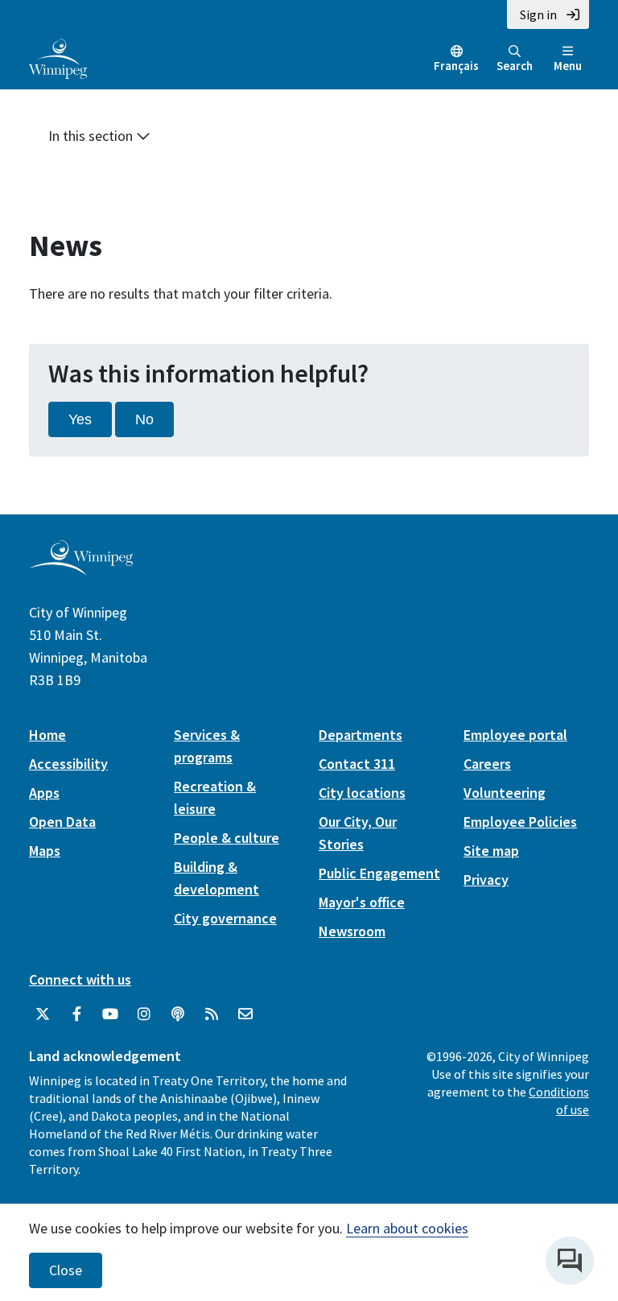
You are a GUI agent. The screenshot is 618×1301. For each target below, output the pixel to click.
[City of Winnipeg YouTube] (110, 1014)
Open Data (62, 821)
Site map (491, 850)
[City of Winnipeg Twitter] (42, 1014)
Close (65, 1270)
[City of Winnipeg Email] (245, 1014)
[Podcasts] (178, 1014)
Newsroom (352, 931)
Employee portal (515, 734)
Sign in (538, 14)
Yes (80, 419)
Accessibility (68, 763)
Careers (487, 763)
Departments (360, 734)
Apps (44, 792)
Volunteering (505, 792)
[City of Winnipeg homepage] (81, 569)
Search (514, 65)
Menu (568, 65)
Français (456, 65)
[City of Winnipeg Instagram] (144, 1014)
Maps (44, 850)
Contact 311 (357, 763)
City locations (362, 792)
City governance (225, 918)
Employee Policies (520, 821)
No (144, 419)
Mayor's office (362, 902)
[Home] (58, 57)
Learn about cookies (407, 1228)
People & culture (226, 837)
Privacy (486, 879)
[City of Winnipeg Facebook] (76, 1014)
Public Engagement (379, 873)
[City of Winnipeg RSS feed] (211, 1014)
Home (47, 734)
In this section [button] (92, 135)
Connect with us (80, 979)
